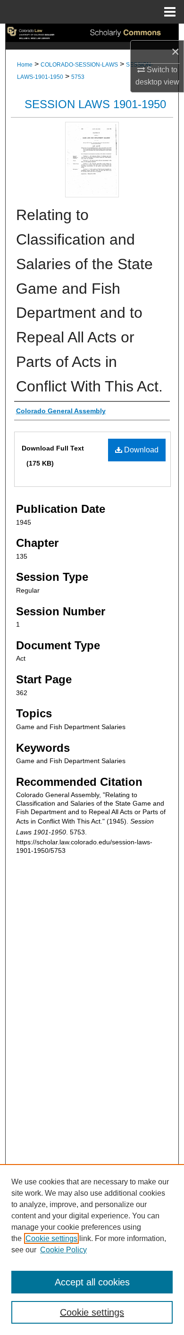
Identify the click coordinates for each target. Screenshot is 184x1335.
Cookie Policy (63, 1250)
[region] (92, 1249)
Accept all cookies (92, 1282)
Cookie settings (51, 1238)
